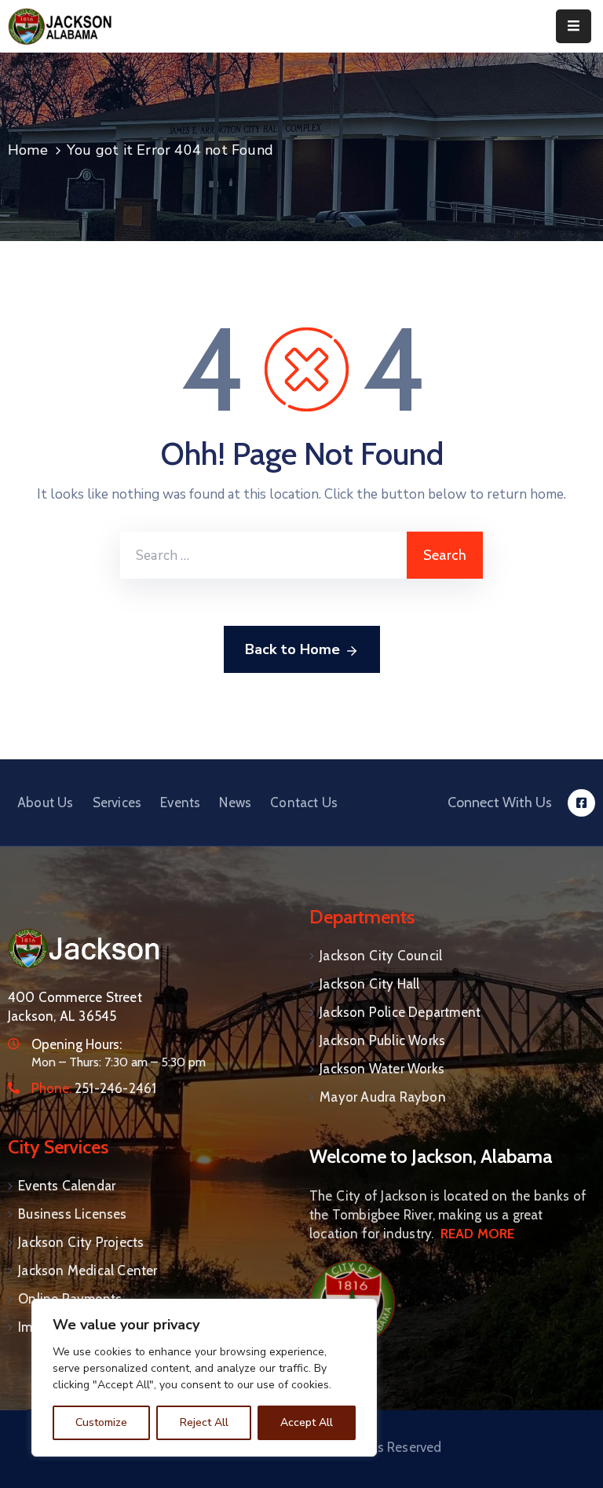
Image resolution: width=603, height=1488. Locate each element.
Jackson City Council (381, 955)
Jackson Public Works (382, 1040)
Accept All (306, 1422)
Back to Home (292, 649)
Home (28, 150)
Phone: (93, 1088)
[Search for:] (263, 555)
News (235, 802)
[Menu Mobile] (573, 26)
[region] (204, 1378)
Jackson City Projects (81, 1242)
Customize (101, 1422)
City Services (58, 1146)
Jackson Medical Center (87, 1270)
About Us (45, 802)
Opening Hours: (76, 1044)
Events (180, 802)
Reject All (204, 1422)
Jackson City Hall (369, 984)
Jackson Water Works (382, 1069)
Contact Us (304, 802)
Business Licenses (72, 1214)
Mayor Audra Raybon (383, 1097)
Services (117, 802)
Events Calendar (66, 1186)
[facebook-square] (581, 803)
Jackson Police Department (400, 1012)
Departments (362, 916)
